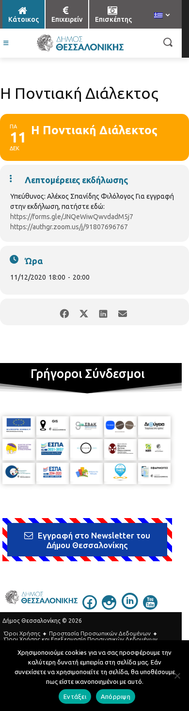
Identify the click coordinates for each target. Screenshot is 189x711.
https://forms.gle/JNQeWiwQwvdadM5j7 (71, 217)
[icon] (89, 607)
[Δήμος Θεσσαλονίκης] (80, 43)
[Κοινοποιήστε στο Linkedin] (102, 311)
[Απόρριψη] (177, 675)
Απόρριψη (115, 696)
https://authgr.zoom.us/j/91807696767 (69, 227)
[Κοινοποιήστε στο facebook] (64, 311)
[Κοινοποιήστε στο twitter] (83, 311)
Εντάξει (74, 696)
